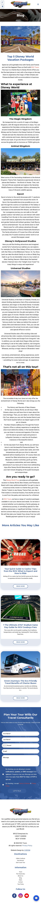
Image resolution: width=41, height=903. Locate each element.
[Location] (2, 6)
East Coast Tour (20, 862)
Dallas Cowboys (20, 858)
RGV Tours (35, 67)
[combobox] (4, 745)
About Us (20, 876)
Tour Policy (20, 884)
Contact (20, 882)
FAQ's (20, 880)
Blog (20, 878)
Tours (20, 872)
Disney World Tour (12, 480)
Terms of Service (24, 783)
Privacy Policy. (27, 846)
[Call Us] (2, 2)
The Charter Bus (20, 874)
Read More (20, 586)
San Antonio (20, 860)
